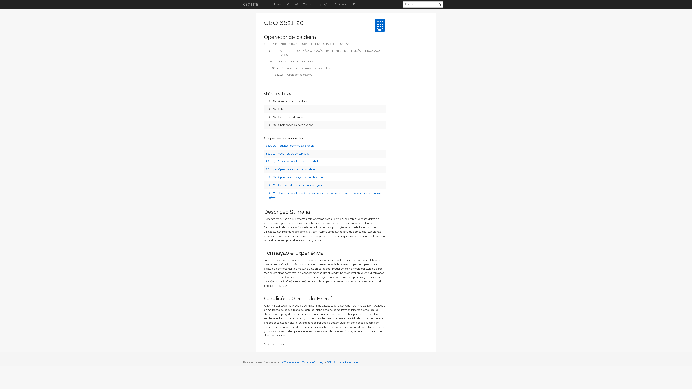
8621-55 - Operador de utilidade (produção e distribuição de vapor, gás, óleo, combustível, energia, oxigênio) (324, 195)
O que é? (292, 4)
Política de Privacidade (345, 362)
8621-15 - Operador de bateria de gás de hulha (293, 161)
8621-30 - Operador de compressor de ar (290, 169)
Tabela (307, 4)
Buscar (278, 4)
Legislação (322, 4)
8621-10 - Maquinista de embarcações (288, 153)
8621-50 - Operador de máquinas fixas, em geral (294, 185)
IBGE (329, 362)
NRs (354, 4)
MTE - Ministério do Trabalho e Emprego (303, 362)
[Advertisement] (402, 71)
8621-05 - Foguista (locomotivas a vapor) (290, 145)
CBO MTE (250, 4)
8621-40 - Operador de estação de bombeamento (295, 177)
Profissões (340, 4)
